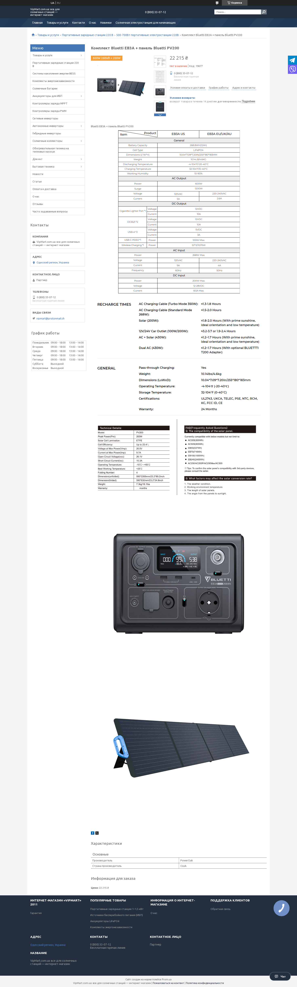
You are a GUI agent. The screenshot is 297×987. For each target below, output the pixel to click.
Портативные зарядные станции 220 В (87, 35)
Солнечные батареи (45, 88)
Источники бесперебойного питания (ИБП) (116, 915)
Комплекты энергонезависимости (54, 81)
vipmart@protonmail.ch (50, 318)
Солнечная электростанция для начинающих (146, 22)
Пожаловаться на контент (168, 983)
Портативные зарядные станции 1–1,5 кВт (117, 908)
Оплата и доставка (44, 189)
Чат (283, 976)
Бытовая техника (43, 166)
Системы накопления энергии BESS (54, 73)
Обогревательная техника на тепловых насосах (51, 150)
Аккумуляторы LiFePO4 (104, 921)
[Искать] (264, 12)
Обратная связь (221, 908)
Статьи (37, 181)
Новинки (106, 22)
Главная (37, 22)
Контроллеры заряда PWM (49, 110)
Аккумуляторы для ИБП (47, 95)
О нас (92, 22)
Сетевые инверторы (45, 118)
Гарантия (36, 913)
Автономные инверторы (48, 125)
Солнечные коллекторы (47, 140)
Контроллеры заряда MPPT (50, 103)
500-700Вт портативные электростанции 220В (147, 35)
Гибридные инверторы (47, 133)
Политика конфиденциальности (205, 983)
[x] (97, 833)
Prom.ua (167, 979)
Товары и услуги (57, 22)
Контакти (78, 22)
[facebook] (92, 833)
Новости (38, 174)
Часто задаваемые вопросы (50, 211)
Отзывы (38, 203)
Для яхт (38, 159)
